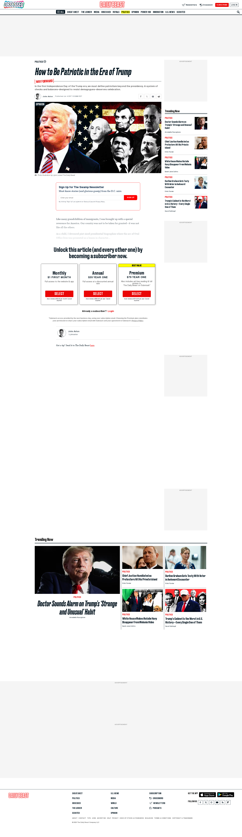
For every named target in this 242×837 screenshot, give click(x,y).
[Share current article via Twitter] (146, 96)
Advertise (101, 818)
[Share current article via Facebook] (140, 96)
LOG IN (234, 5)
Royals (116, 12)
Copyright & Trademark (182, 818)
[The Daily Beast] (112, 5)
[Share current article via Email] (152, 96)
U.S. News (170, 12)
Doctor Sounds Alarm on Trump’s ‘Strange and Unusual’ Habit (77, 607)
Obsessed (106, 12)
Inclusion (149, 818)
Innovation (158, 12)
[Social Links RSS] (222, 803)
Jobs (94, 818)
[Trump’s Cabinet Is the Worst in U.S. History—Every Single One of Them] (201, 208)
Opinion (135, 12)
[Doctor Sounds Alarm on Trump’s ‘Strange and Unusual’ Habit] (201, 129)
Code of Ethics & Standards (132, 818)
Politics (125, 12)
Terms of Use (88, 202)
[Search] (238, 12)
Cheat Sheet (73, 12)
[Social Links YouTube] (217, 803)
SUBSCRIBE (222, 5)
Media (96, 12)
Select (59, 294)
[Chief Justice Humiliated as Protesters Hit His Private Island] (201, 148)
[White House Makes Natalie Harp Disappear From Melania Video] (201, 168)
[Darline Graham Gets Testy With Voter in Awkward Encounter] (201, 188)
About (74, 818)
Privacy (115, 818)
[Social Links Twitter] (206, 803)
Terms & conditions (162, 818)
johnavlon (74, 334)
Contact (82, 818)
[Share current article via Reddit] (158, 96)
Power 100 (146, 12)
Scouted (181, 12)
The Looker (86, 12)
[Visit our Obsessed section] (23, 5)
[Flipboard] (228, 803)
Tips (89, 818)
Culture (114, 808)
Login (111, 311)
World (114, 803)
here (92, 345)
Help (109, 818)
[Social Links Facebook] (200, 803)
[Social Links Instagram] (211, 803)
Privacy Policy (100, 202)
